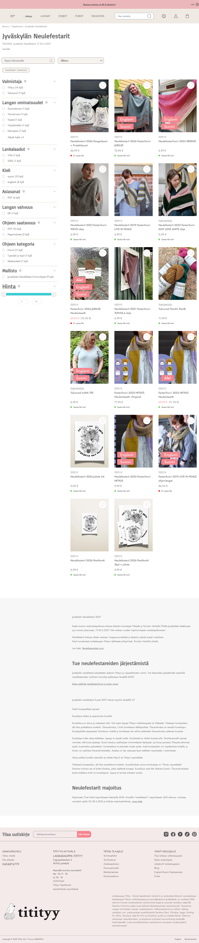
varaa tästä (137, 801)
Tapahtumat (17, 26)
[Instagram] (166, 834)
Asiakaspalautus (111, 864)
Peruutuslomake (111, 868)
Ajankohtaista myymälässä (65, 889)
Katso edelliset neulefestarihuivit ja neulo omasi (95, 684)
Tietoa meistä (8, 855)
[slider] (3, 294)
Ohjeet (62, 16)
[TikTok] (187, 834)
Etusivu (5, 26)
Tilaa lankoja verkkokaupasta (168, 855)
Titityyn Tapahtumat (62, 885)
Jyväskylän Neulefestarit (36, 26)
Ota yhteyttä (8, 859)
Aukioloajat (58, 881)
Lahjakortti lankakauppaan (167, 864)
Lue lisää (6, 48)
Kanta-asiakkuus (111, 876)
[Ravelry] (180, 834)
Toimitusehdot (110, 855)
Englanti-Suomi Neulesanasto (168, 872)
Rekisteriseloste (111, 872)
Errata (157, 876)
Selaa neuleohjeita (163, 859)
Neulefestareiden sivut (93, 648)
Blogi (156, 868)
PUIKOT (79, 16)
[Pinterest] (194, 834)
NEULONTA (97, 16)
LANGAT (45, 16)
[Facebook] (173, 834)
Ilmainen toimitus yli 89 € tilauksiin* (78, 4)
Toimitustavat (110, 859)
